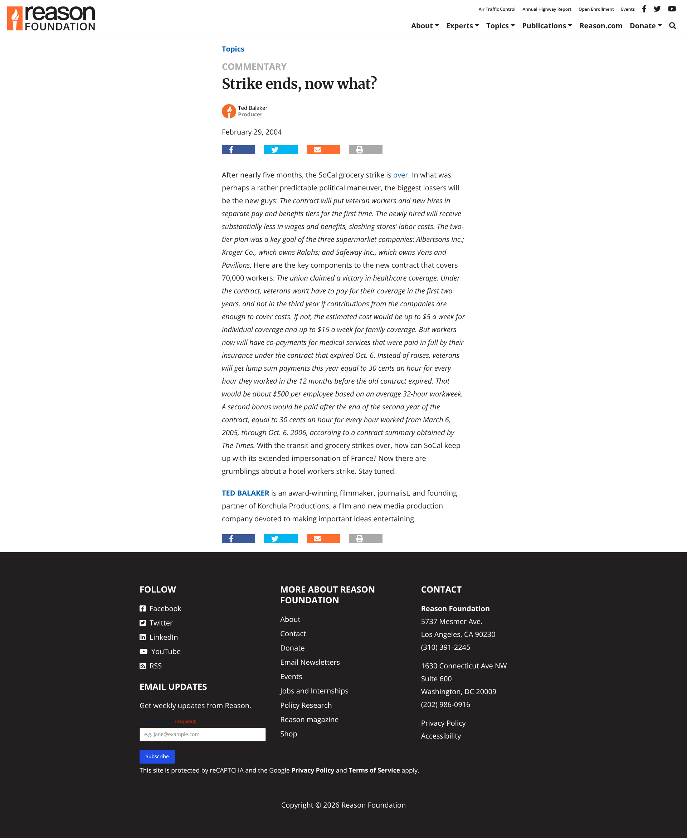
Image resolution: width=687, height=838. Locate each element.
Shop (288, 734)
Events (628, 9)
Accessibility (441, 736)
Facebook (165, 608)
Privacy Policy (443, 723)
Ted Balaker (245, 493)
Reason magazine (309, 719)
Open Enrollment (596, 9)
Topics (497, 25)
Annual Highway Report (546, 9)
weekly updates (179, 705)
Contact (293, 633)
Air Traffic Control (497, 9)
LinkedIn (164, 637)
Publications (544, 25)
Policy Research (306, 705)
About (422, 25)
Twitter (161, 623)
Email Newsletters (310, 662)
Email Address (168, 721)
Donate (643, 25)
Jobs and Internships (314, 691)
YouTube (166, 651)
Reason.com (601, 25)
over (400, 175)
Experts (459, 25)
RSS (156, 666)
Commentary (254, 66)
